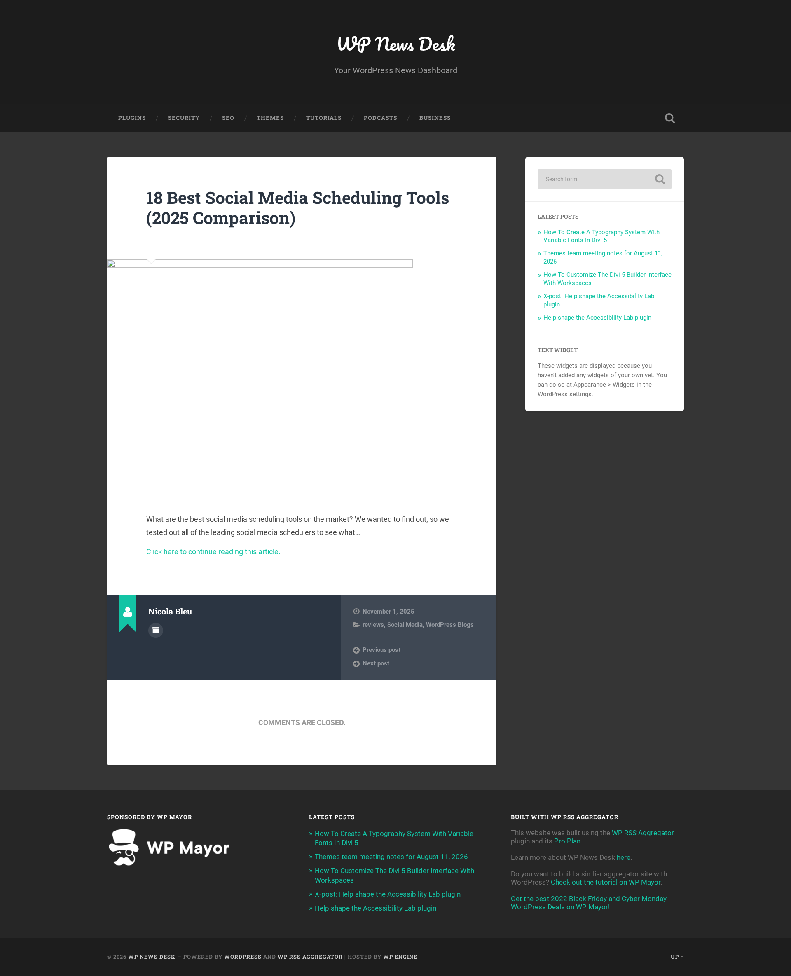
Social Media (405, 624)
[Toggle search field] (670, 118)
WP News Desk (395, 43)
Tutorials (324, 117)
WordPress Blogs (450, 624)
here (623, 857)
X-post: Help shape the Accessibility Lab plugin (388, 894)
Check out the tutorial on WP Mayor (605, 882)
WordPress (243, 956)
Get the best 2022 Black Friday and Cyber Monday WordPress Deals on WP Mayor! (589, 902)
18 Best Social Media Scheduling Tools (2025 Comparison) (297, 208)
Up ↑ (677, 956)
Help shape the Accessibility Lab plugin (597, 317)
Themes (270, 117)
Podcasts (380, 117)
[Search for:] (605, 179)
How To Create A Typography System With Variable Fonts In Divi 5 (601, 236)
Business (435, 117)
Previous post (381, 650)
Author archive (155, 630)
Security (184, 117)
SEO (228, 117)
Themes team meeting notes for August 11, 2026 (391, 856)
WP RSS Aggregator (643, 833)
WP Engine (400, 956)
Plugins (132, 117)
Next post (376, 663)
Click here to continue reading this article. (213, 551)
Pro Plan (567, 841)
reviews (373, 624)
